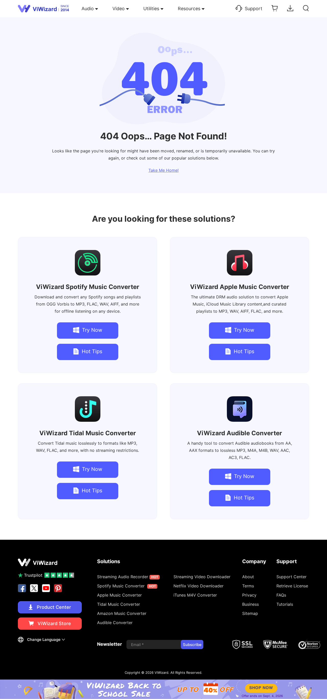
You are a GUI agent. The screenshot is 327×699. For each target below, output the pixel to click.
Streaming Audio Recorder (127, 576)
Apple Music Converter (239, 287)
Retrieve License (292, 585)
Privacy (249, 595)
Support (253, 8)
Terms (248, 585)
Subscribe (192, 644)
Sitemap (250, 613)
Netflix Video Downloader (198, 585)
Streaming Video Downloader (201, 576)
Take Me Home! (163, 170)
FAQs (281, 595)
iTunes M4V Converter (195, 595)
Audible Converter (239, 433)
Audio (87, 8)
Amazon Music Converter (121, 613)
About (248, 576)
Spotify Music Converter (87, 287)
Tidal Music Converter (87, 433)
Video (118, 8)
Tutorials (284, 604)
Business (250, 604)
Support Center (291, 576)
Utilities (151, 8)
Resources (189, 8)
